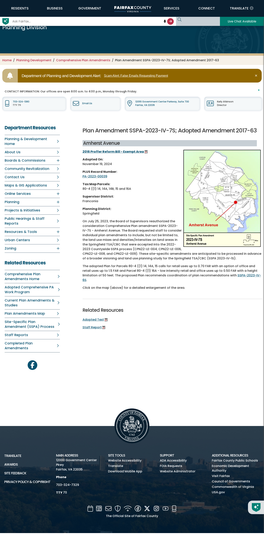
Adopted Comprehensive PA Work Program (29, 289)
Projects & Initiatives (22, 210)
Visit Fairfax (221, 476)
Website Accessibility (124, 460)
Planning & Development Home (26, 141)
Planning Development (33, 60)
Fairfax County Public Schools (235, 460)
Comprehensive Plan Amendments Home (22, 276)
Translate (12, 455)
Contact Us (15, 177)
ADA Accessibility (173, 460)
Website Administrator (177, 471)
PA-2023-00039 (95, 176)
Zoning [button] (10, 248)
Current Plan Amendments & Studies (30, 303)
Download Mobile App (125, 471)
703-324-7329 (67, 485)
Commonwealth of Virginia (233, 487)
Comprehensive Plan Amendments (83, 60)
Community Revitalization (27, 168)
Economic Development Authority (230, 468)
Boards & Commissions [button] (25, 160)
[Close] (257, 76)
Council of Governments (231, 481)
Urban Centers (17, 240)
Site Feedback (15, 473)
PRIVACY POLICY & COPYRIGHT (27, 482)
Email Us (87, 103)
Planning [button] (12, 202)
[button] (19, 8)
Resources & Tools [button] (21, 231)
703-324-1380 (21, 101)
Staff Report (92, 327)
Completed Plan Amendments (19, 345)
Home (7, 60)
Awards (11, 464)
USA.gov (218, 492)
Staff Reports (16, 335)
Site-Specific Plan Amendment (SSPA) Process (29, 324)
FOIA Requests (171, 466)
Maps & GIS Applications (26, 185)
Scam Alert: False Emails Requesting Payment (136, 75)
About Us (12, 152)
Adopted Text (93, 319)
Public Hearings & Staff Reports (24, 221)
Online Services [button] (18, 193)
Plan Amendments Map (25, 313)
